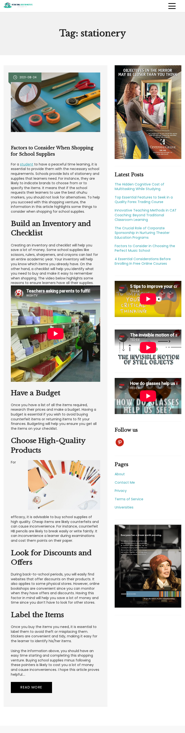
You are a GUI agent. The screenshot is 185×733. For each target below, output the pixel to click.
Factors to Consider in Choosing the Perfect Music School (145, 248)
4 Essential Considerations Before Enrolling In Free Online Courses (143, 261)
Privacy (121, 490)
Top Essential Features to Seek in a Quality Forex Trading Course (144, 200)
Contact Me (125, 482)
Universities (124, 507)
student (26, 164)
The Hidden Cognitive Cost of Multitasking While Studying (139, 187)
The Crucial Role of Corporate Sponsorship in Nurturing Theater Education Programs (142, 233)
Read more (31, 687)
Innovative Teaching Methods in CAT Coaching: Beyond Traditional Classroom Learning (146, 215)
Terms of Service (129, 499)
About (120, 474)
